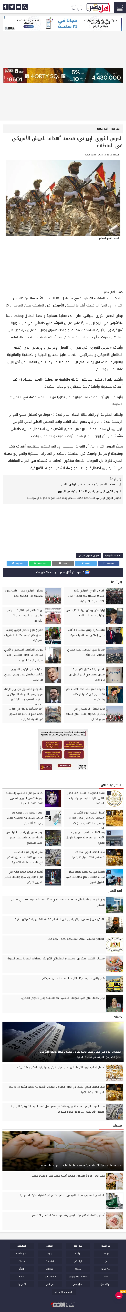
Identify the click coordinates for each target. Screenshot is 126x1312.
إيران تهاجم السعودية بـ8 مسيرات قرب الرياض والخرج (91, 484)
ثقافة (21, 1276)
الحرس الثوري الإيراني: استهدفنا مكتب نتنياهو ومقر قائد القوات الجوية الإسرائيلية (74, 497)
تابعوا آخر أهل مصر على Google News (60, 572)
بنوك (49, 1253)
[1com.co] (63, 1305)
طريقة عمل (105, 1284)
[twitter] (12, 7)
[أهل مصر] (98, 8)
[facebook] (6, 7)
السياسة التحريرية (63, 1292)
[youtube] (18, 7)
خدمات (22, 1261)
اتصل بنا (22, 1284)
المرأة (21, 1269)
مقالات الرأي (50, 1276)
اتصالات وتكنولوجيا (78, 1276)
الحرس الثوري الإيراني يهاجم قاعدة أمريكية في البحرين (89, 491)
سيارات (77, 1269)
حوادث (106, 1253)
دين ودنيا (105, 1269)
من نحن (49, 1284)
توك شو (78, 1261)
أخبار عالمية (21, 1253)
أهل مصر (109, 292)
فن (106, 1261)
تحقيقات (50, 1261)
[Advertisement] (63, 265)
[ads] (63, 24)
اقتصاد (49, 1246)
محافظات (21, 1246)
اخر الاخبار (106, 1246)
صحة (106, 1276)
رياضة (78, 1253)
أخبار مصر (78, 1246)
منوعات (49, 1269)
